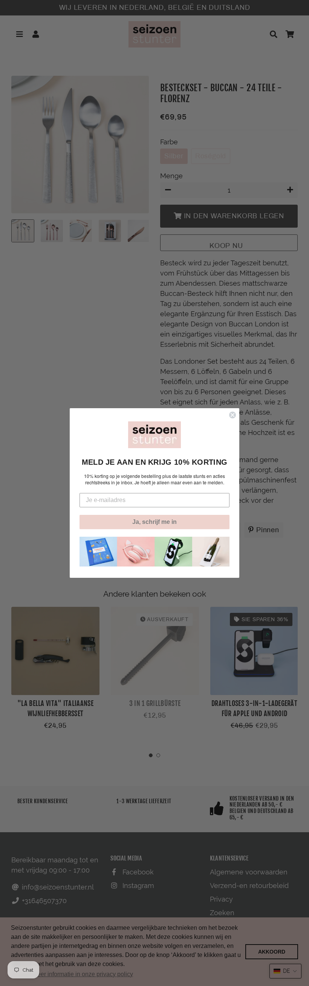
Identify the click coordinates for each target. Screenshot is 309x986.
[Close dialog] (232, 415)
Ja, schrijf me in (154, 522)
